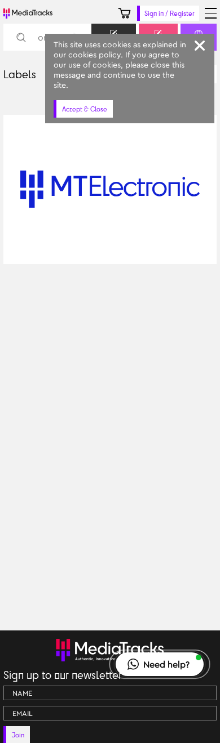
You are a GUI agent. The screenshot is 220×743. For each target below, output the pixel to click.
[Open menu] (211, 13)
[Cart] (124, 13)
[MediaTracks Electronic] (205, 249)
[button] (160, 664)
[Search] (21, 37)
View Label (34, 249)
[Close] (200, 46)
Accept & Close (84, 109)
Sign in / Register (169, 13)
